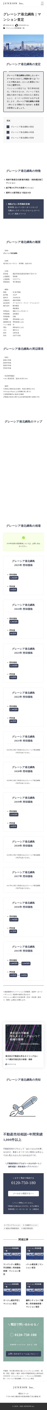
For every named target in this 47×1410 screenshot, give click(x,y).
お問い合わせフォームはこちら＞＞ (23, 1354)
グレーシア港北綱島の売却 (22, 138)
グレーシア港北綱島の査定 (22, 127)
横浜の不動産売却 (12, 1228)
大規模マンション (31, 1225)
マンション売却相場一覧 (15, 28)
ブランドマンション (13, 1225)
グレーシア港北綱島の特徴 (22, 132)
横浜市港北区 (28, 1228)
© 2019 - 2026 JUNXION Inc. (23, 1406)
